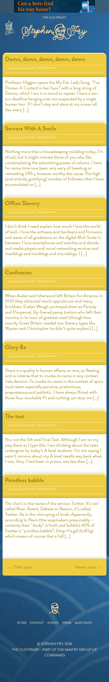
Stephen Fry (47, 68)
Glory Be (15, 347)
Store (21, 622)
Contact (37, 622)
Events (52, 622)
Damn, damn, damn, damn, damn (45, 59)
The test (14, 416)
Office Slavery (22, 203)
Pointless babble (24, 480)
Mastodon (83, 622)
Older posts (20, 567)
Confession (18, 272)
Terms (66, 622)
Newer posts (88, 567)
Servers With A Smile (31, 128)
